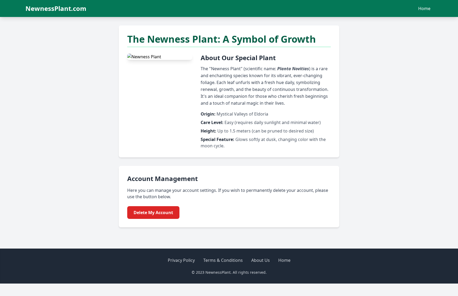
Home (424, 8)
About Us (260, 260)
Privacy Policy (181, 260)
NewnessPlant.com (55, 8)
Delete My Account (153, 212)
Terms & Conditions (223, 260)
